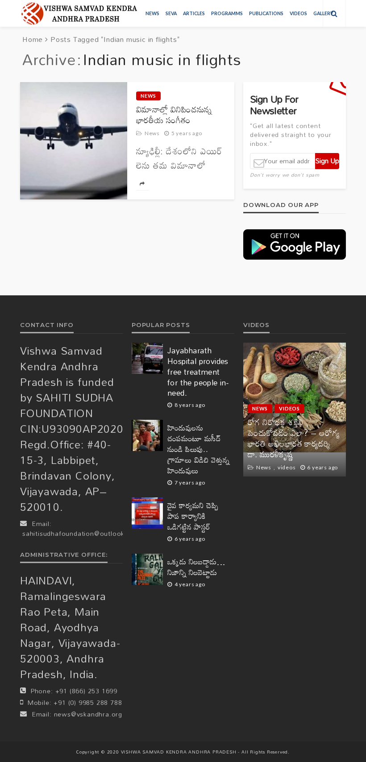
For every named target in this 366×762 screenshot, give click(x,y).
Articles (194, 13)
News (152, 13)
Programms (227, 13)
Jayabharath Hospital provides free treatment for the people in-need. (198, 372)
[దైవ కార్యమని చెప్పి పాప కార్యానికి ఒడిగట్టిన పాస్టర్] (147, 513)
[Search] (334, 13)
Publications (266, 13)
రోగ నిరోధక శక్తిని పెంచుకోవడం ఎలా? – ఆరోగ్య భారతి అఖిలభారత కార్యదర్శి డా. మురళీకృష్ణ (294, 438)
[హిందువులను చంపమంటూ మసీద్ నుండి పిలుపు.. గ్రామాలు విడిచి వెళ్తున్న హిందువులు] (147, 435)
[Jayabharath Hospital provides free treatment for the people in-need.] (147, 358)
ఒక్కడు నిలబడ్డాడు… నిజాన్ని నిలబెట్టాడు (196, 567)
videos (298, 13)
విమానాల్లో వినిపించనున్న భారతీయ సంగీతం (174, 114)
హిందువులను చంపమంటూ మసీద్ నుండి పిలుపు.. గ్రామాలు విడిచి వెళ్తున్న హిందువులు (198, 449)
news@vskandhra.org (88, 714)
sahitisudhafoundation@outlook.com (81, 533)
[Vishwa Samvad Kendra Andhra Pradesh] (79, 13)
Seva (171, 13)
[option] (294, 409)
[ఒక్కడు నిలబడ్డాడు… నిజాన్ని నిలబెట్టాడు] (147, 569)
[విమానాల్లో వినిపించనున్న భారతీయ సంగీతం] (73, 140)
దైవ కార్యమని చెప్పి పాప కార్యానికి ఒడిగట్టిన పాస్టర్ (192, 516)
